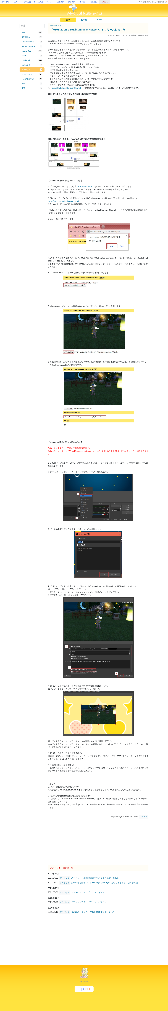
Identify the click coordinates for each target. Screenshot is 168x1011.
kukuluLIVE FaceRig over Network (66, 88)
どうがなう (64, 878)
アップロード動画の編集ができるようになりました (95, 878)
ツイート (143, 816)
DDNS (82, 2)
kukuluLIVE (55, 26)
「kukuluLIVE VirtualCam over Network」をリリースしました (87, 29)
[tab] (32, 32)
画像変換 (93, 2)
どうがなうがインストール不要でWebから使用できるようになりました (104, 882)
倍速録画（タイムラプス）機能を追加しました (93, 912)
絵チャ (16, 2)
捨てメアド (5, 2)
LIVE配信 (27, 2)
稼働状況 (161, 2)
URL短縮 (142, 2)
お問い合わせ (151, 2)
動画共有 (71, 2)
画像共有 (60, 2)
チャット (49, 2)
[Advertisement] (32, 133)
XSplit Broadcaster (84, 186)
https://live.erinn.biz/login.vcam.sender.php (66, 201)
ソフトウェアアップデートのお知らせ (89, 892)
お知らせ (104, 2)
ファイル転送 (38, 2)
